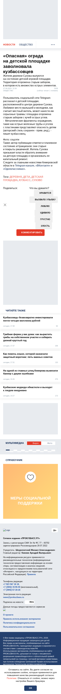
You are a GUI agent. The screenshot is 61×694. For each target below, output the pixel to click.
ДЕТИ (26, 177)
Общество (26, 44)
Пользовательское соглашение (18, 627)
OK (30, 688)
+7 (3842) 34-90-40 (11, 587)
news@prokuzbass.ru (13, 597)
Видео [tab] (36, 443)
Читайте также (15, 310)
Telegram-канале (24, 165)
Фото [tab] (49, 443)
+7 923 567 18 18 (11, 584)
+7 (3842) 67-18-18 (11, 590)
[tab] (8, 450)
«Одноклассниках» (14, 169)
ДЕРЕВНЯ (16, 177)
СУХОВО (37, 180)
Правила (31, 574)
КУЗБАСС (25, 180)
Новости (9, 44)
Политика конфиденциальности (19, 623)
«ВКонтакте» (43, 165)
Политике (11, 678)
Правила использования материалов (22, 619)
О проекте (8, 615)
